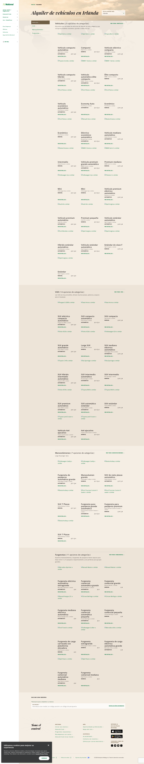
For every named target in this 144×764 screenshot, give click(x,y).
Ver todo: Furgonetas (116, 554)
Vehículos (35, 22)
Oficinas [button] (5, 29)
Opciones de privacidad (80, 757)
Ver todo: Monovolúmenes (114, 453)
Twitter (115, 745)
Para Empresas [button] (7, 26)
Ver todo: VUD (118, 292)
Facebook (112, 745)
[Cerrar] (48, 745)
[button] (9, 10)
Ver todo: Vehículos (116, 23)
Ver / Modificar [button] (7, 20)
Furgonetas (36, 33)
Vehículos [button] (5, 32)
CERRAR (44, 758)
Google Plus (121, 745)
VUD (33, 26)
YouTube (118, 745)
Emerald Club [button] (7, 14)
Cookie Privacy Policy (42, 754)
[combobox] (78, 706)
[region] (26, 752)
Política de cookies (65, 757)
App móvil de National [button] (9, 35)
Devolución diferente (116, 706)
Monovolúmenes (37, 30)
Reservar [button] (5, 17)
